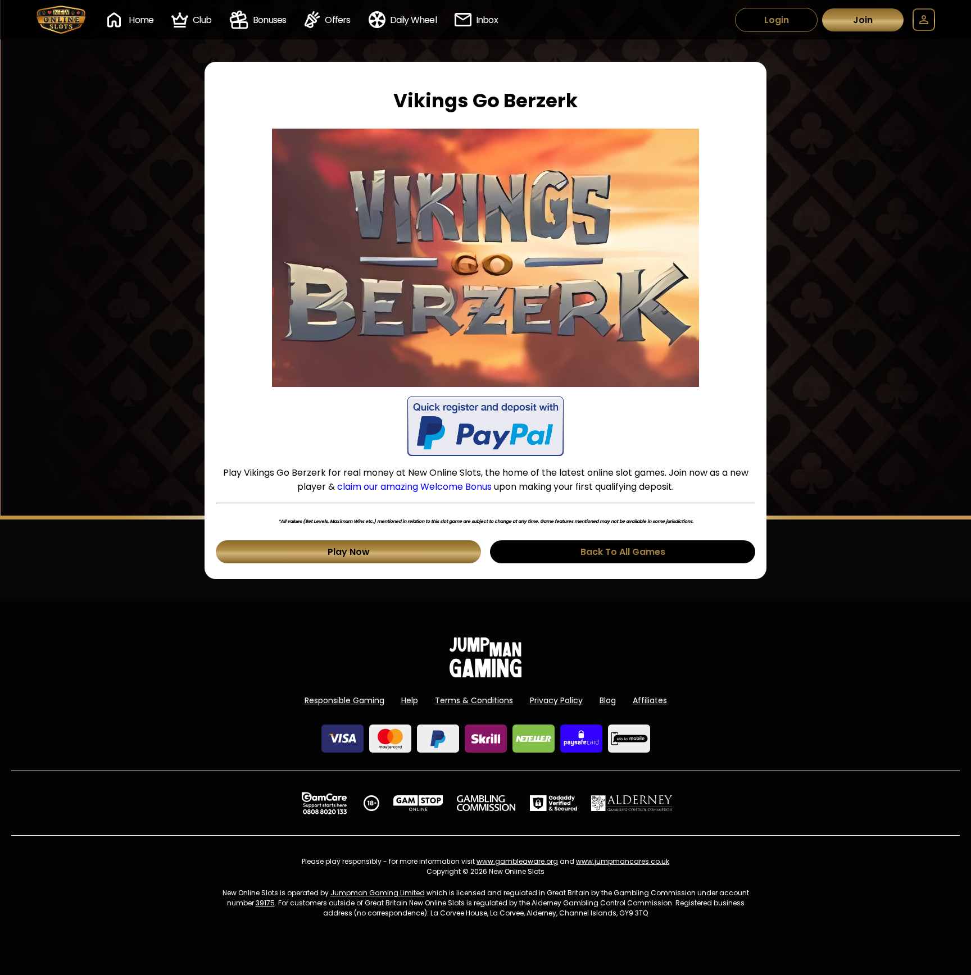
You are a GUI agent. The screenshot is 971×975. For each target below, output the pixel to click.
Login (776, 19)
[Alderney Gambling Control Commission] (632, 803)
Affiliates (650, 700)
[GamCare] (324, 803)
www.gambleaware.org (517, 861)
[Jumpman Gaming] (485, 674)
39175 (265, 903)
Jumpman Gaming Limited (377, 892)
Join (863, 19)
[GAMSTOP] (418, 803)
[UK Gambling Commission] (486, 803)
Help (409, 700)
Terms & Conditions (474, 700)
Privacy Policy (556, 700)
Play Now (349, 551)
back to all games (622, 551)
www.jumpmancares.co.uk (622, 861)
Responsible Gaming (344, 700)
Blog (608, 700)
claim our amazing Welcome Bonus (414, 486)
